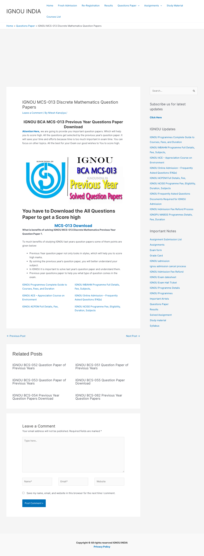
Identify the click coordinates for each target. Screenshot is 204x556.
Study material (158, 320)
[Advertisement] (102, 53)
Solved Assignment (161, 314)
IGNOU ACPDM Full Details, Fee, (40, 306)
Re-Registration (91, 5)
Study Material (175, 5)
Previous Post (16, 335)
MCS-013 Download (73, 225)
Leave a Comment (32, 112)
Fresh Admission (67, 5)
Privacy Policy (102, 546)
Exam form (156, 250)
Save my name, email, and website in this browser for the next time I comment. (71, 493)
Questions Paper (127, 5)
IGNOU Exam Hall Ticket (163, 282)
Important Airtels (159, 298)
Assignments (151, 5)
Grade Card (156, 255)
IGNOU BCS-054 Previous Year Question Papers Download (35, 396)
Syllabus (154, 325)
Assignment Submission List (166, 239)
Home (50, 5)
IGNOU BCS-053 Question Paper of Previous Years (39, 381)
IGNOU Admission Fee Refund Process (171, 209)
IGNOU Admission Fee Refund (166, 271)
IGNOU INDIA (23, 11)
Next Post (133, 335)
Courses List (54, 16)
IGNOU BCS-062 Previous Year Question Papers (98, 396)
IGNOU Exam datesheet (163, 277)
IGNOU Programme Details (165, 287)
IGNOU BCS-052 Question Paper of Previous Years (39, 366)
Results (108, 5)
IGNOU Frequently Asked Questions (170, 193)
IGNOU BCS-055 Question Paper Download (100, 381)
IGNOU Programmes (161, 293)
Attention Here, (31, 131)
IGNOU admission (160, 260)
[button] (137, 5)
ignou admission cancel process (168, 266)
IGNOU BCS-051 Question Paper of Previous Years (101, 366)
